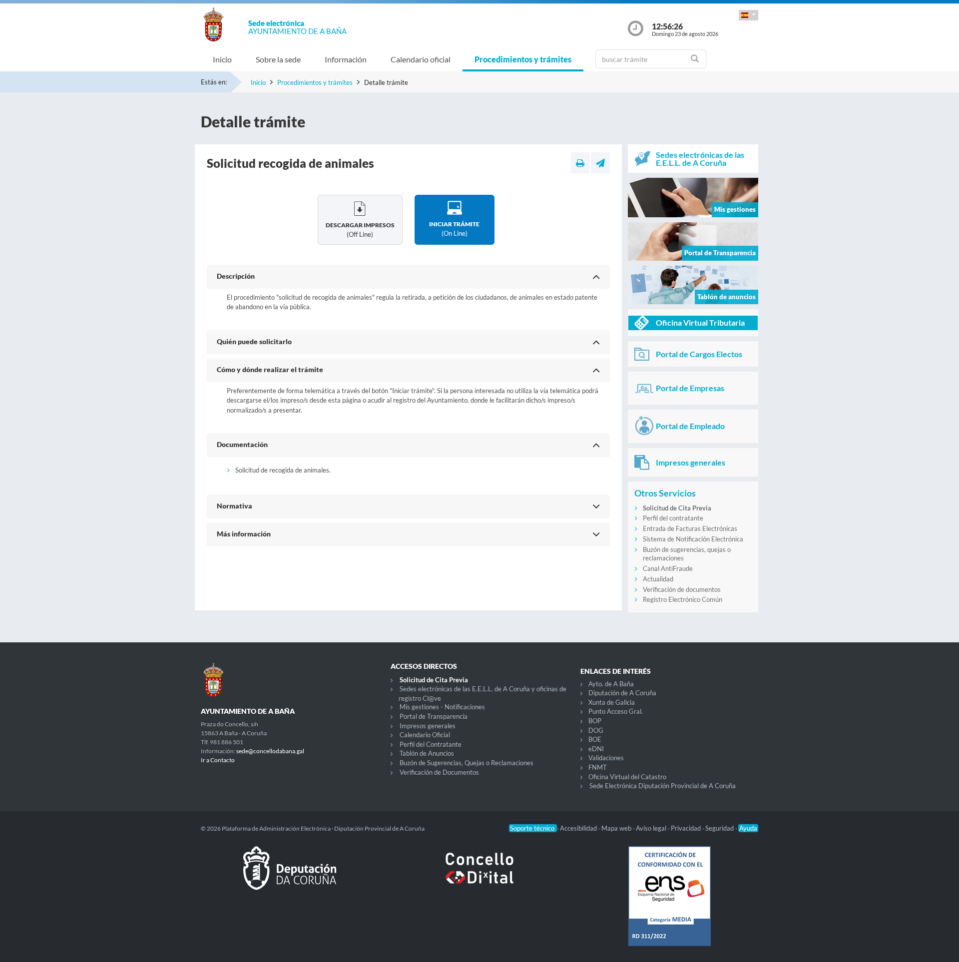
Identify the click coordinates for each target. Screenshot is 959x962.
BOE (594, 739)
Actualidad (658, 579)
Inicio (222, 59)
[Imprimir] (580, 162)
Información (346, 59)
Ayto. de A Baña (611, 684)
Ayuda (748, 828)
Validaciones (606, 758)
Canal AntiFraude (668, 568)
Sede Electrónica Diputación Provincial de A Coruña (662, 786)
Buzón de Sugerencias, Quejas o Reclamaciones (466, 763)
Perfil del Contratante (431, 744)
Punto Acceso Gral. (615, 711)
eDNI (596, 749)
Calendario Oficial (425, 735)
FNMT (597, 767)
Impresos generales (428, 726)
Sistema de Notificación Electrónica (693, 539)
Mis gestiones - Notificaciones (442, 707)
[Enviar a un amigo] (600, 162)
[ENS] (669, 904)
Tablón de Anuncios (427, 753)
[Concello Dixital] (479, 876)
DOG (595, 730)
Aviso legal (652, 828)
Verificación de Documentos (439, 772)
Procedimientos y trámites (523, 59)
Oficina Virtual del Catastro (627, 777)
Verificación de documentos (682, 589)
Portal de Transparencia (434, 716)
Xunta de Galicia (611, 702)
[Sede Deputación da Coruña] (290, 876)
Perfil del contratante (673, 518)
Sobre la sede (278, 59)
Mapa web (617, 828)
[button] (748, 15)
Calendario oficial (421, 59)
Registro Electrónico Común (682, 599)
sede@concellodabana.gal (270, 751)
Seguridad (720, 828)
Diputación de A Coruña (622, 693)
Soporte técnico (533, 828)
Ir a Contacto (218, 760)
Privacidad (686, 828)
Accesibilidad (579, 828)
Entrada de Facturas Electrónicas (690, 528)
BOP (594, 721)
